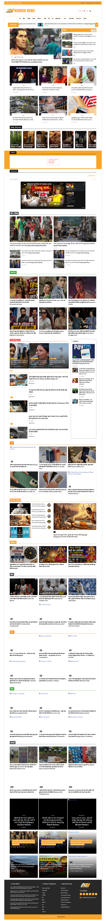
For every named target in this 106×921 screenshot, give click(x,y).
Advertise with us (90, 3)
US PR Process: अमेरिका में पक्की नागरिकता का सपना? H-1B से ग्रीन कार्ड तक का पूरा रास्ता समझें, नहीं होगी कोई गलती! (82, 119)
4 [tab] (59, 30)
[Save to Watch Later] (83, 185)
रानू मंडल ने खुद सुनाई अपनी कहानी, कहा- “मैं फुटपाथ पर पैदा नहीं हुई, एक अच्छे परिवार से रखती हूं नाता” (39, 362)
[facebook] (79, 11)
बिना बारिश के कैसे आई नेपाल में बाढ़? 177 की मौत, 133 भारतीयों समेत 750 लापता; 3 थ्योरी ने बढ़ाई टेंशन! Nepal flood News (23, 119)
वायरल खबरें (71, 18)
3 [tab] (57, 30)
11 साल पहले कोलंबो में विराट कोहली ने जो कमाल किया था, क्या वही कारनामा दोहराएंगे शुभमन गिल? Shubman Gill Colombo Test (52, 598)
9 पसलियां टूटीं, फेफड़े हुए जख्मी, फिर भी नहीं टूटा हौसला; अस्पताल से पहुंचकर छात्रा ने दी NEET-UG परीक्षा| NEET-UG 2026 (81, 655)
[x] (83, 11)
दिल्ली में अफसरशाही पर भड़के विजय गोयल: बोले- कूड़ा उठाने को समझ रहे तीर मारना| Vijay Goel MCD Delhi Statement (23, 89)
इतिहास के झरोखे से (81, 815)
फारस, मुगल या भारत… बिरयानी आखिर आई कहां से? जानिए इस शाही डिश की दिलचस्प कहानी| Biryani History (82, 821)
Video (85, 18)
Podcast (78, 18)
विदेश (24, 18)
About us (83, 3)
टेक (11, 461)
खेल (49, 18)
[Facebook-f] (81, 894)
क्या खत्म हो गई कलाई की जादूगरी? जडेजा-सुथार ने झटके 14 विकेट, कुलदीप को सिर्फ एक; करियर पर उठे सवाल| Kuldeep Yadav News (81, 598)
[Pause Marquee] (96, 25)
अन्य (64, 18)
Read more (31, 383)
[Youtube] (87, 894)
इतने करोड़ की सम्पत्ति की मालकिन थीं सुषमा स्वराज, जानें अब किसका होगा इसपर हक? (19, 362)
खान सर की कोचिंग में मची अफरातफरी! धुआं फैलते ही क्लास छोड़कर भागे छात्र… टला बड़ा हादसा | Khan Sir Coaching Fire (52, 655)
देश (20, 18)
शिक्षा (45, 18)
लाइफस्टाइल (57, 18)
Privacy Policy (64, 890)
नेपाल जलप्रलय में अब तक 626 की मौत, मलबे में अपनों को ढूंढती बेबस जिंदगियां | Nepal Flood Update (60, 23)
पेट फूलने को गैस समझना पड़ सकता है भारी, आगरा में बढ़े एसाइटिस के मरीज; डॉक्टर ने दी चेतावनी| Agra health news (23, 842)
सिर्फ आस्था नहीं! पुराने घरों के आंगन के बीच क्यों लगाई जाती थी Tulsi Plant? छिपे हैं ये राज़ (39, 522)
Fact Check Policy (65, 897)
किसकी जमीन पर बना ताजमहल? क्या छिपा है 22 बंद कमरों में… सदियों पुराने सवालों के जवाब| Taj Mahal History (53, 821)
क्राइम (33, 18)
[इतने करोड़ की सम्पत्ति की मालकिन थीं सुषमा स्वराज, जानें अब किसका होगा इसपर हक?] (19, 356)
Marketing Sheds (61, 916)
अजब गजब (23, 815)
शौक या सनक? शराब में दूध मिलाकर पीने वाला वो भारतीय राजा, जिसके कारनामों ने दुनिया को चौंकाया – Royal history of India (20, 510)
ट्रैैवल (12, 862)
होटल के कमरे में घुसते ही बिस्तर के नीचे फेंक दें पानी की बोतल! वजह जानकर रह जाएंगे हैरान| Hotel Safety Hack (23, 866)
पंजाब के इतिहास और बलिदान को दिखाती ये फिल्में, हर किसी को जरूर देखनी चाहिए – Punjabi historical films (39, 528)
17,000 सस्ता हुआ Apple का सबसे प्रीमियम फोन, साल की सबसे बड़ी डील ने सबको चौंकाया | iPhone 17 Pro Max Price (52, 466)
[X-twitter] (84, 894)
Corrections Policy (65, 895)
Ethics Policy (64, 892)
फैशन (41, 838)
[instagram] (81, 11)
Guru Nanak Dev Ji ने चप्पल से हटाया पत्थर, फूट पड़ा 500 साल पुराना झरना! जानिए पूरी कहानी (38, 511)
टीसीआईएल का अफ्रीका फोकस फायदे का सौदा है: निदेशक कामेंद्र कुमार (57, 362)
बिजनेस (16, 358)
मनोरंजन (39, 18)
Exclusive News (46, 888)
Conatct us (97, 3)
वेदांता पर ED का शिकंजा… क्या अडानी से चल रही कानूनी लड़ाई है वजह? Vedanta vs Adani (86, 401)
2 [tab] (55, 30)
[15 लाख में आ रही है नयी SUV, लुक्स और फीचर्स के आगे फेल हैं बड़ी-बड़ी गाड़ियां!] (18, 393)
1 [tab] (53, 30)
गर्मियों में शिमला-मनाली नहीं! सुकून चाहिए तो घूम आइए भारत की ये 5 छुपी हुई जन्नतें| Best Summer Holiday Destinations (81, 866)
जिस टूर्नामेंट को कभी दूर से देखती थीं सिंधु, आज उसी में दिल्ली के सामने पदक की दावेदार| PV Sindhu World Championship (23, 624)
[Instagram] (90, 894)
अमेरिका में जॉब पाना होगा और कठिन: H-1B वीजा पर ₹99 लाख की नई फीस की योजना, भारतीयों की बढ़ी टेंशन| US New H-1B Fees (53, 119)
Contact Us (64, 904)
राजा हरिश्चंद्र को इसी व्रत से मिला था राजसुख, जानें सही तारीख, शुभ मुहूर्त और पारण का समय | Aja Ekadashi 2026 (39, 506)
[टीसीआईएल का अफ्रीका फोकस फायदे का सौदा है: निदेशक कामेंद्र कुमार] (59, 356)
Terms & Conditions (66, 902)
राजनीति (28, 18)
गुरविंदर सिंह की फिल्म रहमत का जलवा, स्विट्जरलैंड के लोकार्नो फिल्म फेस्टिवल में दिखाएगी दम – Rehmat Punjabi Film (20, 534)
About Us (63, 888)
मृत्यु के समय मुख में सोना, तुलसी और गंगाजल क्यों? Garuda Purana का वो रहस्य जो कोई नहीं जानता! (19, 522)
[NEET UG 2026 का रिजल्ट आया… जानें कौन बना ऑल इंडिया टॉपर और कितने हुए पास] (24, 643)
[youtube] (85, 11)
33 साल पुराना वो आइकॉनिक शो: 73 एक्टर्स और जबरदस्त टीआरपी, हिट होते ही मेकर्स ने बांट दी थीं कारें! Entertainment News (22, 302)
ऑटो (11, 384)
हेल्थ (11, 708)
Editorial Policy (65, 900)
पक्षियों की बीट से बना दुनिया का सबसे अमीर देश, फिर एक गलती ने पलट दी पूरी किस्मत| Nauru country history (24, 821)
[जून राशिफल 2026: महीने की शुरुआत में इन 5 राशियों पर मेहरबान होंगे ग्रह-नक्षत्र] (53, 554)
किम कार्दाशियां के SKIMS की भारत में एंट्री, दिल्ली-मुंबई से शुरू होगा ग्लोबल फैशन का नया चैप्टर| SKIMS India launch (52, 842)
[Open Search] (87, 10)
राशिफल (12, 561)
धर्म (52, 18)
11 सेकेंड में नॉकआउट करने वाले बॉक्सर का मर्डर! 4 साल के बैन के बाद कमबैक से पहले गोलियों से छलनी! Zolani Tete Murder (23, 598)
